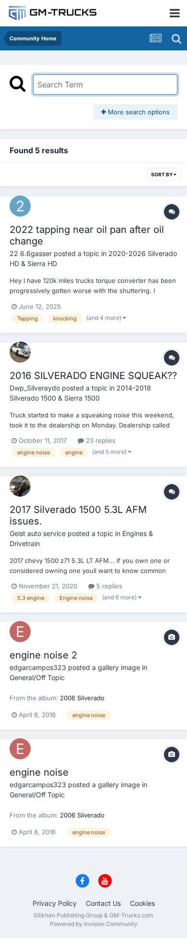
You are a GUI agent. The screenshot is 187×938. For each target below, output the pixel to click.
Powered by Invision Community (94, 923)
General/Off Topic (37, 677)
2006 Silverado (82, 698)
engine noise (39, 772)
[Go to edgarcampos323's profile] (20, 631)
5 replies (108, 586)
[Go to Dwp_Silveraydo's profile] (20, 352)
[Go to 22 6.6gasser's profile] (20, 206)
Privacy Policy (55, 903)
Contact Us (103, 903)
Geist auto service (38, 533)
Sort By (162, 174)
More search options (138, 112)
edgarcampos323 (38, 667)
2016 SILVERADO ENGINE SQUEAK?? (93, 375)
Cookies (142, 903)
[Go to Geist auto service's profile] (20, 486)
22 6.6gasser (31, 253)
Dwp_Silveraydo (35, 388)
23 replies (100, 440)
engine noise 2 (43, 655)
